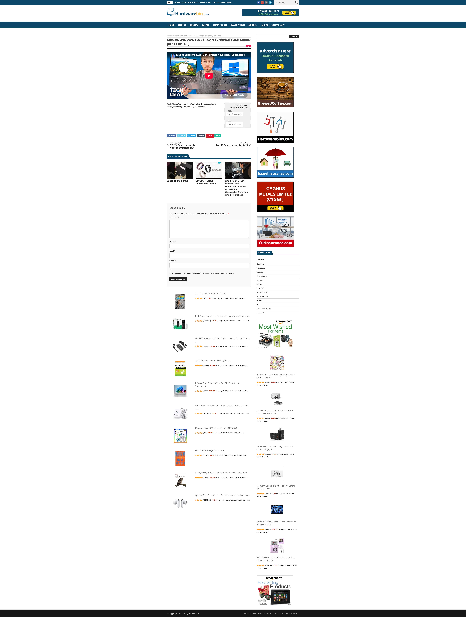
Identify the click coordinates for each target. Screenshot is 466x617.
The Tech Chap (241, 105)
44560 (267, 418)
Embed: (229, 121)
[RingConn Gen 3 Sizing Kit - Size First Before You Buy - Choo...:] (277, 474)
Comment (174, 218)
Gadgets (194, 25)
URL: (230, 111)
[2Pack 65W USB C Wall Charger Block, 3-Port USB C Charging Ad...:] (277, 434)
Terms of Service (265, 613)
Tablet (260, 300)
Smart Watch (238, 25)
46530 (206, 298)
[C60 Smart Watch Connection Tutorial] (209, 170)
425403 (206, 455)
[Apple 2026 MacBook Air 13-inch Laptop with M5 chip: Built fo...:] (277, 510)
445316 (206, 365)
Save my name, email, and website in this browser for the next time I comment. (201, 273)
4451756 (206, 346)
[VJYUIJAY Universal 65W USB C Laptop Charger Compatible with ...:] (180, 346)
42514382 (207, 321)
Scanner (260, 288)
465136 (267, 494)
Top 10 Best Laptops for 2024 (232, 144)
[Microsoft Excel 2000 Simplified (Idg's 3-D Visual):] (180, 436)
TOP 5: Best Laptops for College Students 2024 (183, 145)
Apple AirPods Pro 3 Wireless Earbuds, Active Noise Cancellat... (222, 495)
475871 (206, 478)
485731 (267, 529)
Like (249, 46)
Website (172, 261)
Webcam (260, 313)
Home (171, 25)
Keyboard (261, 268)
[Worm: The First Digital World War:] (180, 458)
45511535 (207, 500)
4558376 (268, 565)
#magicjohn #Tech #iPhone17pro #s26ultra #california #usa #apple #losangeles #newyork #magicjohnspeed (236, 187)
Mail (218, 136)
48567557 (207, 413)
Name (172, 241)
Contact (295, 613)
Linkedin (192, 136)
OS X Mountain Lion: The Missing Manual (213, 360)
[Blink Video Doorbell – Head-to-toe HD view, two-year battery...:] (180, 324)
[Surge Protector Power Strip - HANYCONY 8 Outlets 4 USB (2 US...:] (180, 414)
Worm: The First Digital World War (209, 450)
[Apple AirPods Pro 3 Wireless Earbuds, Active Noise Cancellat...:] (180, 503)
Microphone (262, 276)
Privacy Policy (250, 613)
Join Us (264, 25)
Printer (260, 284)
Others (252, 25)
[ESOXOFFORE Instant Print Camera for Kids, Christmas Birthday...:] (277, 546)
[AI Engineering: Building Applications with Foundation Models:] (180, 481)
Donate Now (278, 25)
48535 (267, 382)
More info (242, 298)
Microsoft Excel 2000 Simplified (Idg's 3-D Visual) (216, 428)
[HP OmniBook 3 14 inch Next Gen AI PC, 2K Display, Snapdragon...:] (180, 391)
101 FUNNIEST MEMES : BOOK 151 (210, 293)
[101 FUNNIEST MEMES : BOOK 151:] (180, 302)
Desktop (182, 25)
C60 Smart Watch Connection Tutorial (206, 182)
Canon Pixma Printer (177, 180)
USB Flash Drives (264, 308)
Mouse (259, 280)
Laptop (205, 25)
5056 (205, 433)
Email (172, 251)
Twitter (182, 136)
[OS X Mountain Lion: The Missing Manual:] (180, 369)
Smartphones (220, 25)
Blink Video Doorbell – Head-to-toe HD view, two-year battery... (222, 316)
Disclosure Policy (282, 613)
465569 (267, 454)
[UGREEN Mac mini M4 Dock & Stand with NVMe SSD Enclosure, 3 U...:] (277, 399)
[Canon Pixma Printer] (180, 170)
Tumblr (201, 136)
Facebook (172, 136)
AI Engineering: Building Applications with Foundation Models (221, 472)
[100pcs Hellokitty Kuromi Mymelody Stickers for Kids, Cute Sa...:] (277, 363)
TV (258, 304)
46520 (206, 391)
